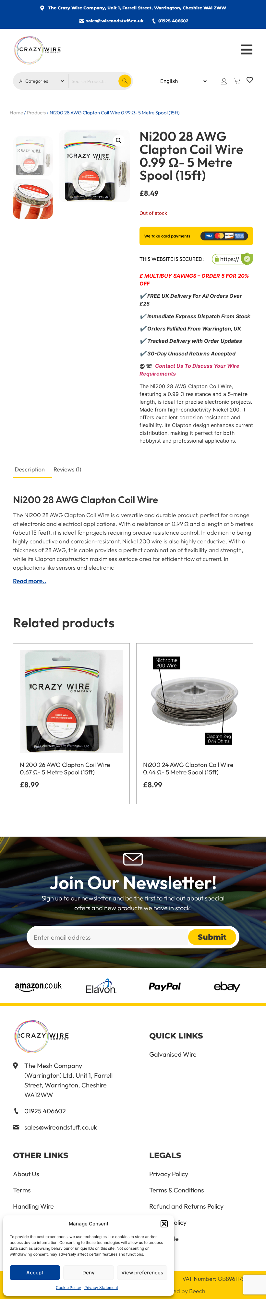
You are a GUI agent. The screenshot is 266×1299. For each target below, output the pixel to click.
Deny (88, 1273)
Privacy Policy (168, 1174)
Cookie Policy (68, 1287)
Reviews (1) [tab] (67, 469)
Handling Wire (33, 1206)
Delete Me (164, 1238)
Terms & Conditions (176, 1190)
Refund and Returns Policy (186, 1206)
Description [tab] (30, 469)
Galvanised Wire (173, 1054)
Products (36, 113)
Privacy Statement (101, 1287)
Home (16, 113)
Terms (22, 1190)
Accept (34, 1273)
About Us (26, 1174)
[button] (164, 1224)
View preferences (142, 1273)
